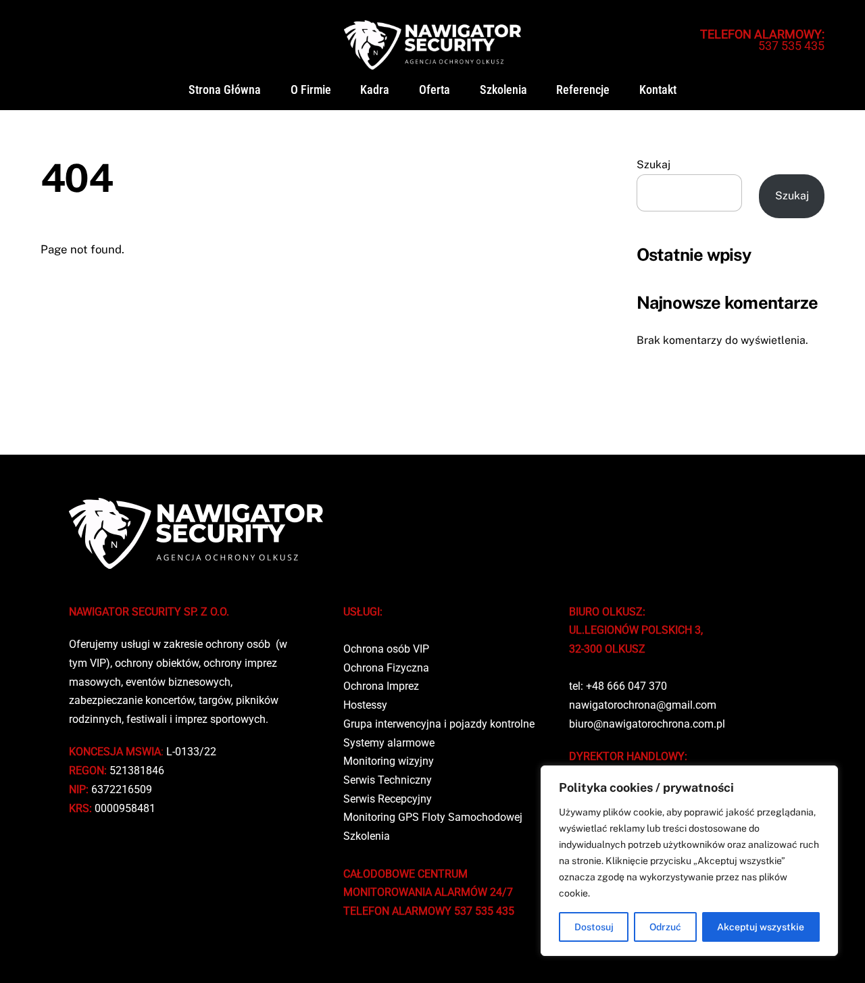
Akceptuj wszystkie (760, 927)
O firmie (311, 90)
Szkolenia (503, 90)
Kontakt (657, 90)
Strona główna (225, 90)
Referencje (583, 90)
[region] (689, 860)
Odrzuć (665, 927)
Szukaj (653, 164)
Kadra (374, 90)
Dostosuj (594, 927)
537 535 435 (762, 40)
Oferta (434, 90)
